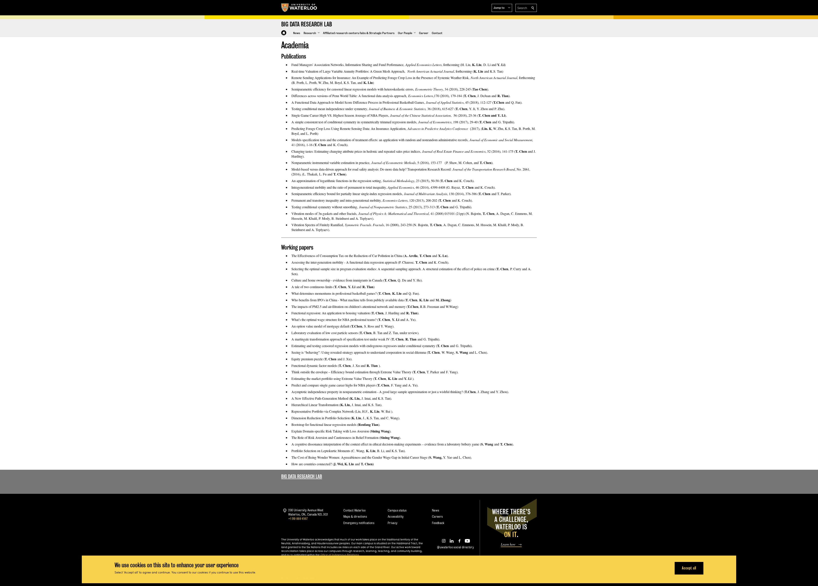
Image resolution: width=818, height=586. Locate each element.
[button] (502, 8)
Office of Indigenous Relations (339, 554)
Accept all (689, 568)
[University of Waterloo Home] (299, 7)
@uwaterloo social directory (455, 547)
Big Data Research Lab (301, 476)
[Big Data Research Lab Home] (283, 32)
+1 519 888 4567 (298, 518)
